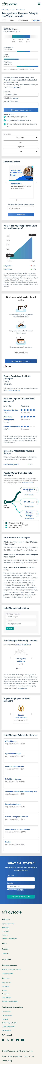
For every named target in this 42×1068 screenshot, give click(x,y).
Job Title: (10, 876)
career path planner (27, 482)
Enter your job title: (21, 353)
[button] (4, 20)
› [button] (36, 182)
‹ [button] (6, 182)
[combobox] (21, 95)
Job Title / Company (13, 614)
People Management (12, 426)
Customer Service (11, 410)
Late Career (8, 269)
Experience (20, 138)
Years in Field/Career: (11, 101)
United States (5, 10)
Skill (20, 142)
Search (9, 629)
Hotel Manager (20, 10)
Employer (20, 147)
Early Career (8, 266)
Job (13, 10)
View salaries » (29, 495)
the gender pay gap (14, 390)
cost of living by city (23, 644)
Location (9, 621)
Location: (7, 92)
